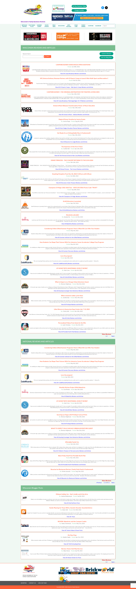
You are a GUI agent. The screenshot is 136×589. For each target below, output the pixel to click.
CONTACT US (32, 583)
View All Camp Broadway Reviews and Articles (73, 73)
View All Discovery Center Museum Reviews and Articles (71, 182)
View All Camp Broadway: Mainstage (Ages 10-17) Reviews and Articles (73, 101)
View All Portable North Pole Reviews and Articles (72, 331)
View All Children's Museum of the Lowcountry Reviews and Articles (72, 451)
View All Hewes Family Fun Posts (72, 557)
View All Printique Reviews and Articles (72, 304)
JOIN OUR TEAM (42, 583)
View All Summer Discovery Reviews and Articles (71, 251)
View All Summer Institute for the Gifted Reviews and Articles (72, 237)
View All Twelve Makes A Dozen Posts (72, 530)
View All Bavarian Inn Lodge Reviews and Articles (73, 142)
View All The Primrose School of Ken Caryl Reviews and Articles (72, 155)
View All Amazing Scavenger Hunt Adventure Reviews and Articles (72, 290)
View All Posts (71, 516)
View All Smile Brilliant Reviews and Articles (72, 277)
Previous (99, 482)
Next (112, 336)
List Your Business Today (79, 6)
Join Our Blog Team (106, 57)
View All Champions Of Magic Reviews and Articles (73, 196)
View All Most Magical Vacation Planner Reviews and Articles (72, 128)
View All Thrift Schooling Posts (72, 544)
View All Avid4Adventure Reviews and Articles (72, 210)
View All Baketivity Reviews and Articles (72, 223)
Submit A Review (106, 53)
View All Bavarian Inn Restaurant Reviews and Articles (72, 478)
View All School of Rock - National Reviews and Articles (74, 114)
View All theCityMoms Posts (72, 503)
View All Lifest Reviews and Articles (72, 318)
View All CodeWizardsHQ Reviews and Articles (66, 263)
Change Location (79, 10)
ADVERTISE (24, 583)
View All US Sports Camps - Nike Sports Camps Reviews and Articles (74, 87)
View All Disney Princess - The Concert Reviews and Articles (72, 169)
